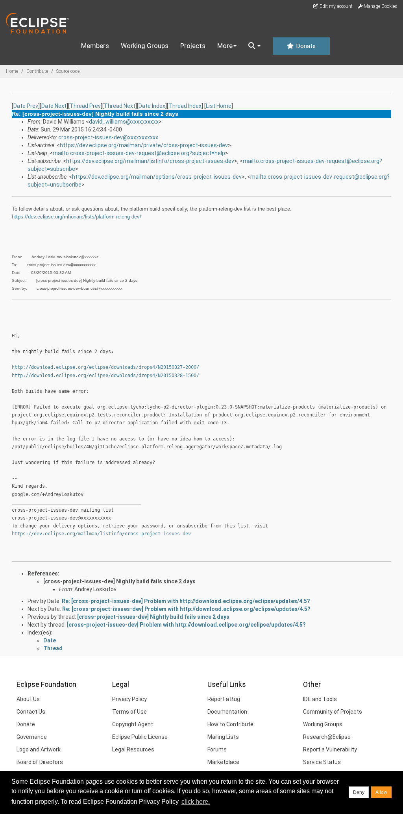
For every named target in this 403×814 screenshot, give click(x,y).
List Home (218, 106)
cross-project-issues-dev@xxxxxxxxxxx (108, 137)
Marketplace (223, 762)
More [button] (225, 46)
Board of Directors (40, 762)
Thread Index (185, 106)
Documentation (227, 712)
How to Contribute (230, 724)
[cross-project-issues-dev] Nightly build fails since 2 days (119, 581)
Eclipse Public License (140, 737)
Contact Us (31, 712)
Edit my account (335, 6)
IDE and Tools (320, 699)
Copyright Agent (132, 724)
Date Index (152, 106)
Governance (32, 737)
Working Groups (144, 46)
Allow (381, 792)
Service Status (322, 762)
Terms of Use (129, 712)
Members (95, 46)
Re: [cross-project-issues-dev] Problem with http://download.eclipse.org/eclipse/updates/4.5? (186, 601)
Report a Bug (223, 699)
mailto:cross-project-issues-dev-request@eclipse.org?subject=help (139, 153)
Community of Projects (332, 712)
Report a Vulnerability (330, 749)
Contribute (37, 71)
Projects (192, 46)
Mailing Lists (223, 737)
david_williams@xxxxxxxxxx (124, 121)
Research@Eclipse (327, 737)
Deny (358, 792)
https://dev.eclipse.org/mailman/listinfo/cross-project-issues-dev (150, 161)
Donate (305, 46)
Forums (217, 749)
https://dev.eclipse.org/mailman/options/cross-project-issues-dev (157, 177)
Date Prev (25, 106)
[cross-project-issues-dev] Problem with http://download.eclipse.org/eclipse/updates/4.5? (186, 625)
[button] (254, 46)
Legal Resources (133, 749)
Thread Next (119, 106)
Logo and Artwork (39, 749)
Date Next (54, 106)
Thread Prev (85, 106)
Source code (67, 71)
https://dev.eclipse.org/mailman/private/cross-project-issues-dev (144, 145)
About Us (28, 699)
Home (12, 71)
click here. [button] (195, 801)
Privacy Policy (129, 699)
